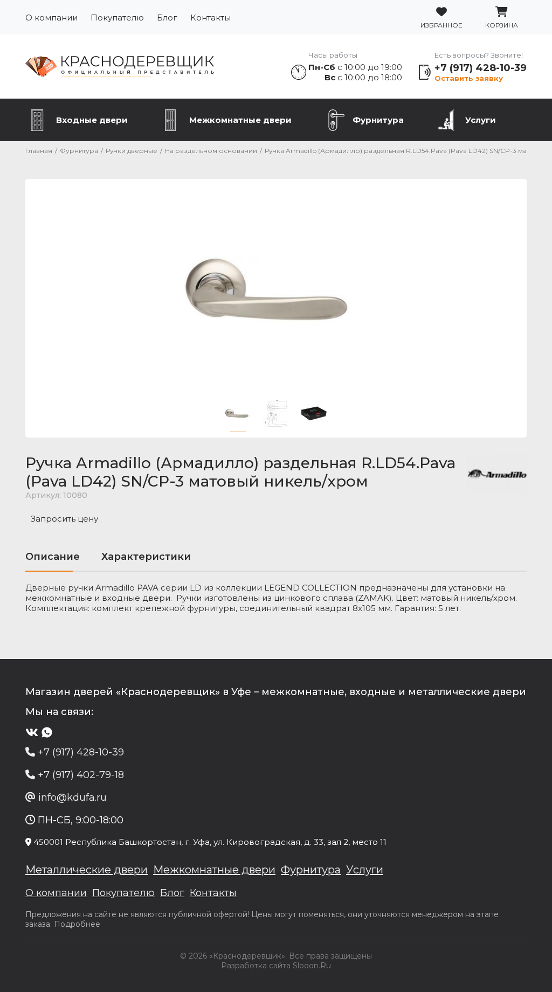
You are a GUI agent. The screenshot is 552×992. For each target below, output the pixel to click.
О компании (51, 17)
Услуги (480, 120)
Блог (167, 17)
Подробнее (77, 924)
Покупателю (117, 17)
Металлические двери (86, 869)
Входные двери (92, 120)
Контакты (210, 17)
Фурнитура (378, 120)
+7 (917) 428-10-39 (480, 68)
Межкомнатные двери (240, 120)
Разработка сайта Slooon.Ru (276, 965)
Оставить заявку (468, 78)
